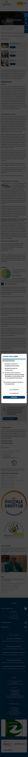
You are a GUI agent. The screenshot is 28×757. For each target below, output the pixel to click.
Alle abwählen (14, 393)
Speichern (14, 397)
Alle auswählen (14, 389)
